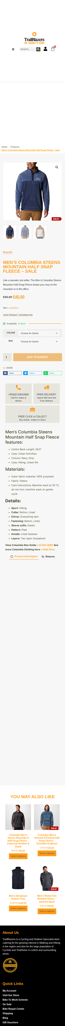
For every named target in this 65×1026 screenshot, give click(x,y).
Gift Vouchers (10, 1022)
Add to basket (38, 357)
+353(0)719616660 (18, 394)
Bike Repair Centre (13, 1009)
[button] (12, 373)
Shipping (8, 1013)
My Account (9, 990)
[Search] (38, 49)
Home (4, 146)
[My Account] (45, 49)
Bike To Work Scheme (15, 1000)
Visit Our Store (11, 995)
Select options (18, 856)
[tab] (24, 557)
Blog (5, 1018)
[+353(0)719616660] (18, 387)
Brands (7, 252)
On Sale (7, 1004)
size (10, 341)
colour (11, 333)
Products (14, 146)
